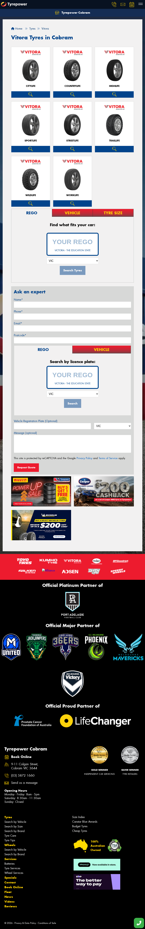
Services (10, 859)
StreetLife (72, 140)
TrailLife (114, 140)
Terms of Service (108, 458)
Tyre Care (10, 836)
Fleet (7, 892)
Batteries (9, 864)
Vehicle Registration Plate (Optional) (35, 421)
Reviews (10, 906)
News (8, 897)
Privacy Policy (84, 458)
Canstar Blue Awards (84, 822)
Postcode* (20, 335)
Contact (10, 882)
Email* (18, 323)
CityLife (30, 86)
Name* (18, 300)
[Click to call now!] (114, 4)
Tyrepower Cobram (75, 13)
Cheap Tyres (79, 831)
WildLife (30, 195)
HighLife (114, 86)
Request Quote (26, 467)
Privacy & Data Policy (25, 923)
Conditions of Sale (47, 923)
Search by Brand (14, 831)
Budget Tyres (79, 826)
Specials (10, 878)
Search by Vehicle (15, 822)
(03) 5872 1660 (22, 776)
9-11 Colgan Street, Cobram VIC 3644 (24, 766)
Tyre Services (12, 868)
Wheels (9, 845)
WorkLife (72, 195)
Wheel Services (13, 873)
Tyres (8, 817)
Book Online (13, 887)
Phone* (18, 311)
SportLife (31, 140)
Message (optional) (25, 433)
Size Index (78, 817)
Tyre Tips (9, 840)
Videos (9, 901)
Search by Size (13, 826)
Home (18, 28)
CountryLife (72, 86)
